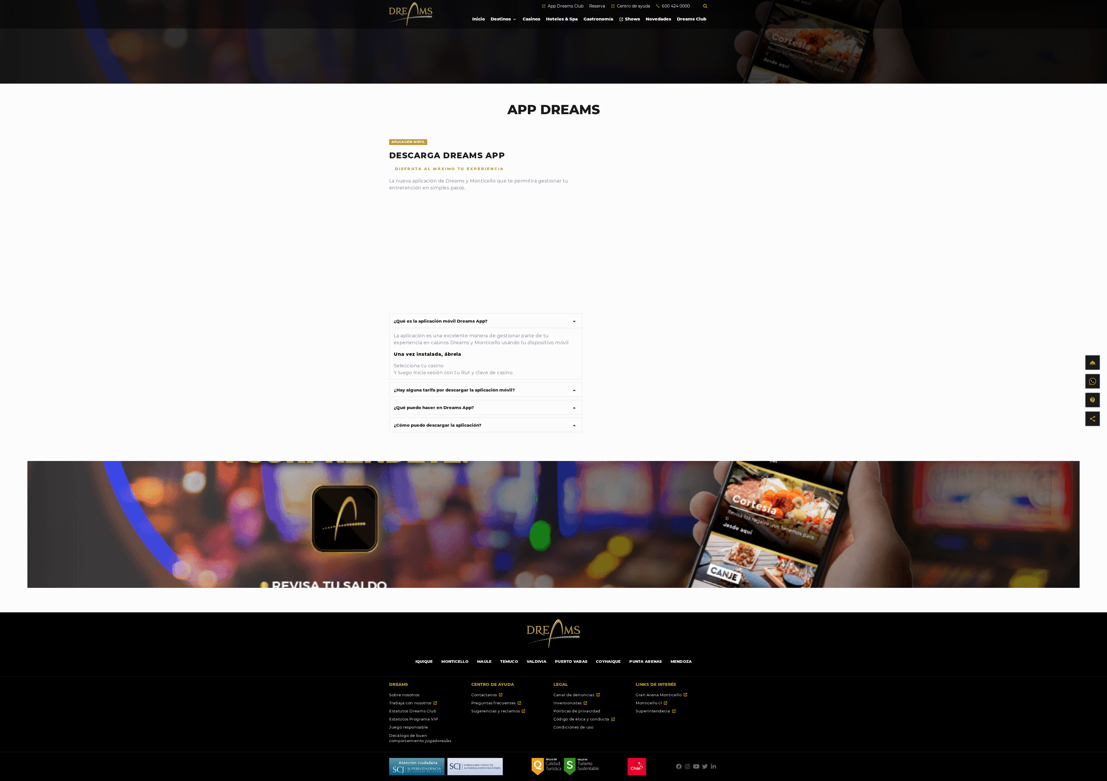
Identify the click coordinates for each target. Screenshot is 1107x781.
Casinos (531, 19)
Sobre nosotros (404, 694)
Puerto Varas (571, 661)
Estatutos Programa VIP (413, 719)
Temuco (509, 661)
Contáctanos (487, 694)
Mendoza (681, 661)
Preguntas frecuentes (496, 703)
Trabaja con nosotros (413, 703)
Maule (484, 661)
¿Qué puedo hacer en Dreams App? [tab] (486, 407)
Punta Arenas (645, 661)
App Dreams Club (562, 6)
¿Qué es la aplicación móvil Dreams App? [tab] (486, 321)
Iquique (424, 661)
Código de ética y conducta (584, 719)
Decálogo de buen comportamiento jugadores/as (420, 738)
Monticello (454, 661)
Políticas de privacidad (577, 711)
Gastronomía (598, 19)
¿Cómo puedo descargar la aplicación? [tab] (486, 425)
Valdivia (536, 661)
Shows (629, 19)
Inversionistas (571, 703)
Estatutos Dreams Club (412, 711)
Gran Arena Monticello (662, 694)
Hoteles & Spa (562, 19)
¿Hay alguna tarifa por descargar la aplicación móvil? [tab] (486, 390)
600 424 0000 (673, 6)
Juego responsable (408, 727)
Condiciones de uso (574, 727)
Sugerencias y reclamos (498, 711)
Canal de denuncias (577, 694)
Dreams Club (691, 19)
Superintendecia (656, 711)
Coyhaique (608, 661)
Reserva (597, 6)
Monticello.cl (652, 703)
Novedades (658, 19)
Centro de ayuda (630, 6)
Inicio (478, 19)
